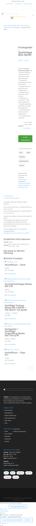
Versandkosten (12, 273)
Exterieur (26, 25)
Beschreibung (9, 196)
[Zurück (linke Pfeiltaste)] (0, 525)
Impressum (16, 429)
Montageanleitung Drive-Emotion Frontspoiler (16, 233)
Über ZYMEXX (8, 434)
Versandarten (8, 410)
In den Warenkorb (25, 138)
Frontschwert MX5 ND (24, 183)
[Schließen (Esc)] (5, 523)
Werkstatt (7, 436)
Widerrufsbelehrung (10, 415)
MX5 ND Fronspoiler (23, 185)
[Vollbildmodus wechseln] (2, 523)
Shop (9, 25)
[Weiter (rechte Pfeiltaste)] (2, 525)
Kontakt (7, 441)
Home (5, 25)
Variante (20, 126)
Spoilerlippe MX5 (23, 187)
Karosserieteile (8, 27)
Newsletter (8, 439)
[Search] (12, 18)
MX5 (18, 25)
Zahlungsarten (9, 413)
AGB (6, 423)
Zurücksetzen (27, 128)
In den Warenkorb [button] (30, 368)
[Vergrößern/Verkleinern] (0, 523)
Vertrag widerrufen (10, 418)
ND (21, 25)
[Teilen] (4, 523)
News (6, 431)
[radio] (28, 122)
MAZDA (14, 25)
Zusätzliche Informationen (12, 198)
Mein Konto (8, 420)
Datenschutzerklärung (19, 431)
